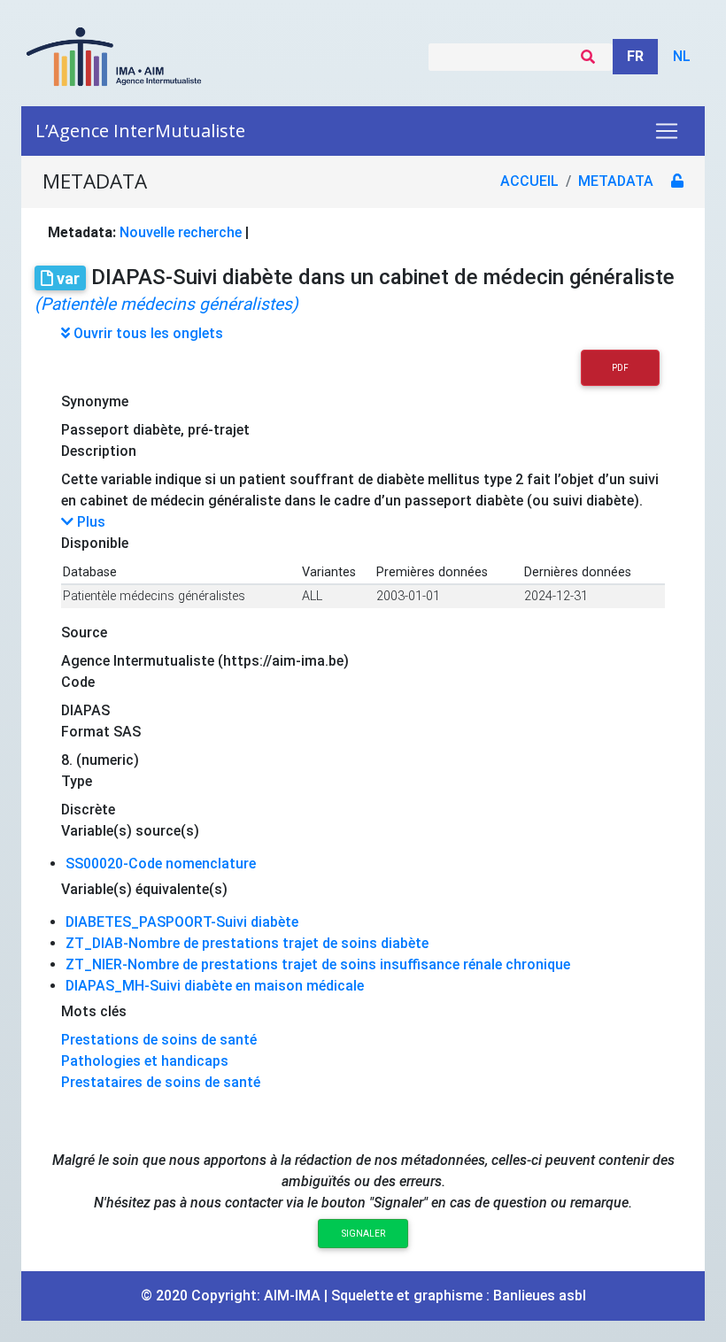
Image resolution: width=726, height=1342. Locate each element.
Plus (89, 521)
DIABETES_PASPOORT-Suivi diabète (182, 922)
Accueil (529, 181)
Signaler (363, 1233)
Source (84, 632)
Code (78, 682)
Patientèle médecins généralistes (154, 596)
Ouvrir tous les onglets (146, 333)
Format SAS (101, 731)
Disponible (94, 543)
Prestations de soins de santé (159, 1039)
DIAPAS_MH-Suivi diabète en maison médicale (215, 985)
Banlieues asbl (539, 1295)
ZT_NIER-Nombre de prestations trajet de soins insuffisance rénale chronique (318, 964)
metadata (615, 181)
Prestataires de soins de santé (160, 1082)
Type (76, 781)
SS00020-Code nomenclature (161, 863)
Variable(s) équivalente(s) (144, 889)
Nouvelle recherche (181, 232)
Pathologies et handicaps (144, 1061)
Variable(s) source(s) (130, 830)
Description (98, 451)
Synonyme (94, 401)
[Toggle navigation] (667, 131)
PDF (620, 368)
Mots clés (94, 1011)
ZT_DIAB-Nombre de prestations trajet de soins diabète (247, 943)
